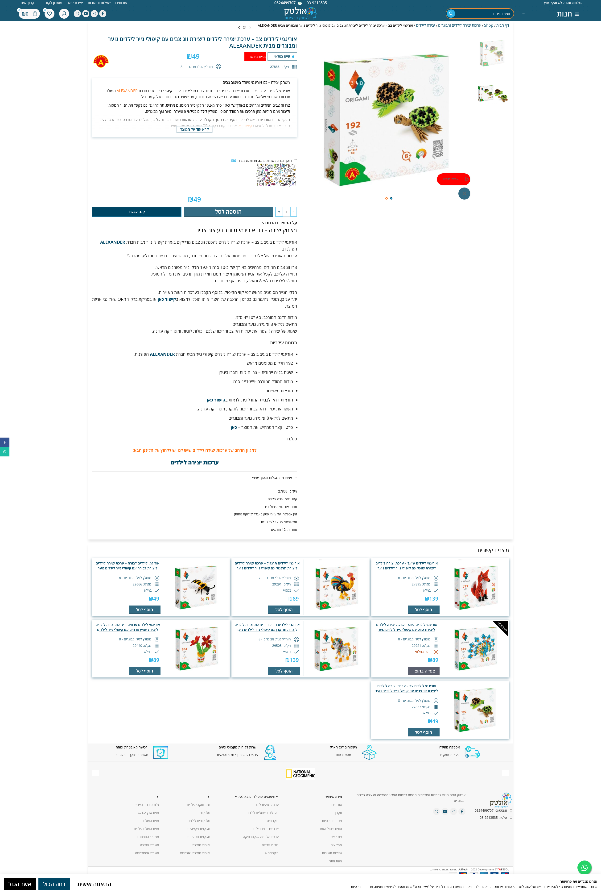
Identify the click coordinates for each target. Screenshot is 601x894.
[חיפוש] (451, 13)
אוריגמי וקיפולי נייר (276, 506)
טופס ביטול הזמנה (329, 829)
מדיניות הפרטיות (362, 886)
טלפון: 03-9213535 (493, 817)
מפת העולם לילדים (146, 829)
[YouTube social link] (85, 13)
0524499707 (285, 2)
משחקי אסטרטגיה (147, 853)
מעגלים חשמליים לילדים (263, 812)
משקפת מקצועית (198, 829)
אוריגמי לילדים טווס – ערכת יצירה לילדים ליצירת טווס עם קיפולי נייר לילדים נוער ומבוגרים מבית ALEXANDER (406, 629)
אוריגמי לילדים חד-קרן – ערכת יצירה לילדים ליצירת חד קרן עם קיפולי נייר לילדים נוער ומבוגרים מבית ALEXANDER (267, 629)
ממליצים (336, 845)
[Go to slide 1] (391, 198)
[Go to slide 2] (386, 198)
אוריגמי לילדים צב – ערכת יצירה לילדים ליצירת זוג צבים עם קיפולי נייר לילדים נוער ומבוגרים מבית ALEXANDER (406, 690)
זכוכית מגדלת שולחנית (195, 853)
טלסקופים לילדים (199, 821)
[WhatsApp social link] (77, 13)
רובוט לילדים (270, 845)
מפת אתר (335, 861)
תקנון (338, 812)
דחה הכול (54, 884)
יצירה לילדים (425, 25)
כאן (234, 427)
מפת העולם (151, 821)
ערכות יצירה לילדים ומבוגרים (459, 25)
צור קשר (336, 837)
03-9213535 (249, 755)
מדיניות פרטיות (332, 821)
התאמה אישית (94, 884)
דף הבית (502, 25)
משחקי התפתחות (147, 837)
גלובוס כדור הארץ (147, 804)
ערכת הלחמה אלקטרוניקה (261, 837)
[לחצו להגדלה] (464, 193)
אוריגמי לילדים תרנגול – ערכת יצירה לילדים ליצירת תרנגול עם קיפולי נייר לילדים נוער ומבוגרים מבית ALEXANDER (267, 568)
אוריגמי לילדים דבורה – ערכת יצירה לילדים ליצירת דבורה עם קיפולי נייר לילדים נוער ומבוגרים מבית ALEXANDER (127, 568)
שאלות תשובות (332, 853)
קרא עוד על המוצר (194, 129)
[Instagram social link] (94, 13)
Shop (488, 25)
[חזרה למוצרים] (244, 28)
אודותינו (336, 804)
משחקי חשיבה (149, 845)
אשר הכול (19, 884)
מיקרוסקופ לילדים (198, 804)
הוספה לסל (228, 211)
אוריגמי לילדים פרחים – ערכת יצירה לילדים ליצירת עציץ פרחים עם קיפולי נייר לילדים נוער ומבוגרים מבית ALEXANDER (127, 629)
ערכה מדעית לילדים (265, 804)
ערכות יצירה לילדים (194, 462)
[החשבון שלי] (64, 13)
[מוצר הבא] (239, 28)
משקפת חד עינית (198, 837)
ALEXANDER (127, 90)
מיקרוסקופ (272, 853)
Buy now (137, 211)
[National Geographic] (300, 773)
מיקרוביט (273, 821)
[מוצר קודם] (250, 28)
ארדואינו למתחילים (266, 829)
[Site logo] (300, 13)
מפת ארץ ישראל (148, 812)
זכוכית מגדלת (201, 845)
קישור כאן (245, 125)
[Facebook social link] (102, 13)
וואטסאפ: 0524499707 (491, 810)
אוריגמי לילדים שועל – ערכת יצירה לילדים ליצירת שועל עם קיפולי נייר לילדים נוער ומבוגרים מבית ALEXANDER (406, 568)
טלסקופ (205, 812)
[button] (424, 610)
